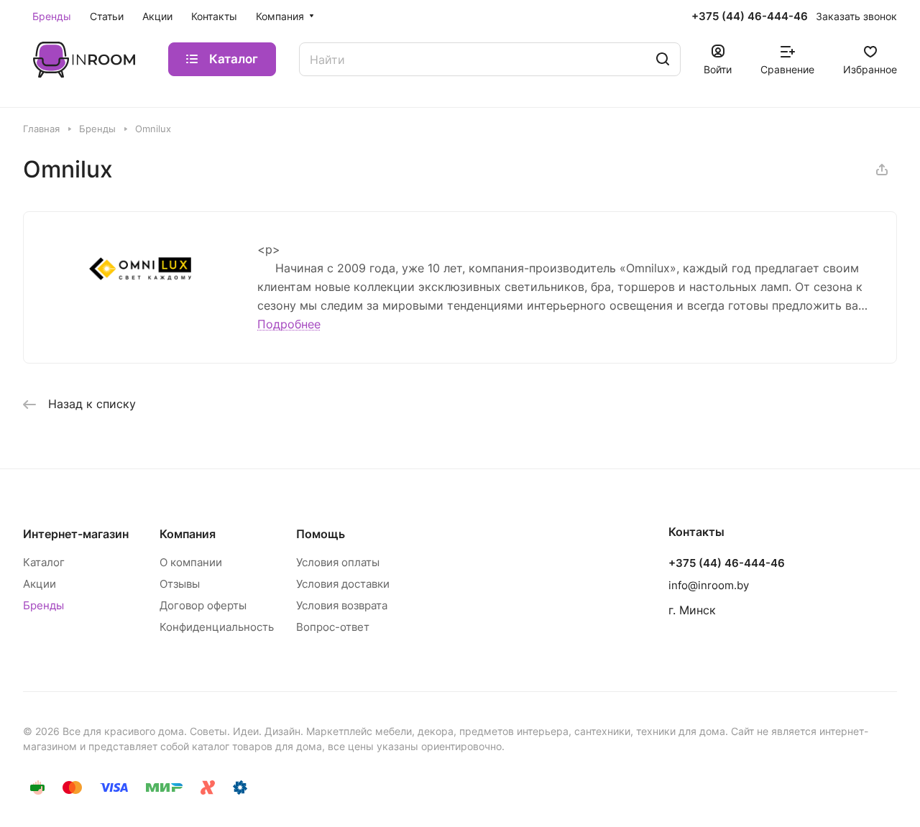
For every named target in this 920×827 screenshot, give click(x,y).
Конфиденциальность (217, 627)
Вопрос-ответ (332, 627)
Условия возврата (341, 605)
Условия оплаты (338, 562)
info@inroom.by (708, 585)
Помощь (320, 534)
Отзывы (180, 584)
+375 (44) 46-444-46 (749, 16)
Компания (188, 534)
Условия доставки (343, 584)
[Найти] (663, 59)
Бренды (43, 605)
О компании (191, 562)
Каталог (44, 562)
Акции (39, 584)
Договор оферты (203, 605)
